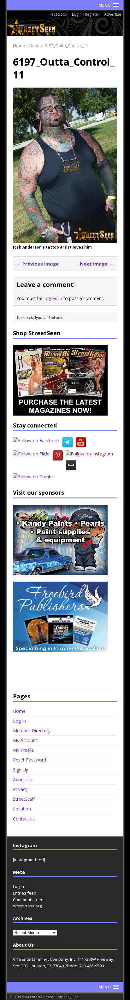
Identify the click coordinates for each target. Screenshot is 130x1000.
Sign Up (20, 770)
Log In (19, 721)
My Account (25, 740)
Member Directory (31, 731)
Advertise (112, 14)
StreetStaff (24, 799)
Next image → (97, 264)
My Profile (23, 750)
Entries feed (24, 893)
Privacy (20, 789)
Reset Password (29, 760)
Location (22, 809)
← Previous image (37, 264)
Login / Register (85, 14)
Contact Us (24, 819)
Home (19, 711)
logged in (53, 298)
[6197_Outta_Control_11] (65, 240)
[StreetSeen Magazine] (65, 27)
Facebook (58, 14)
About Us (22, 779)
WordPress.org (27, 906)
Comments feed (28, 899)
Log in (18, 886)
